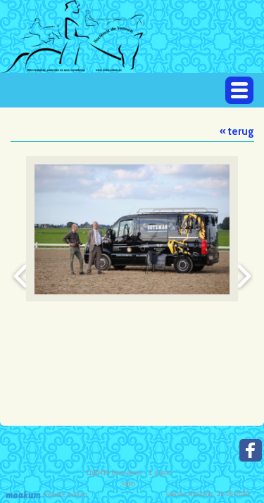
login (128, 483)
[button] (239, 90)
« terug (237, 131)
